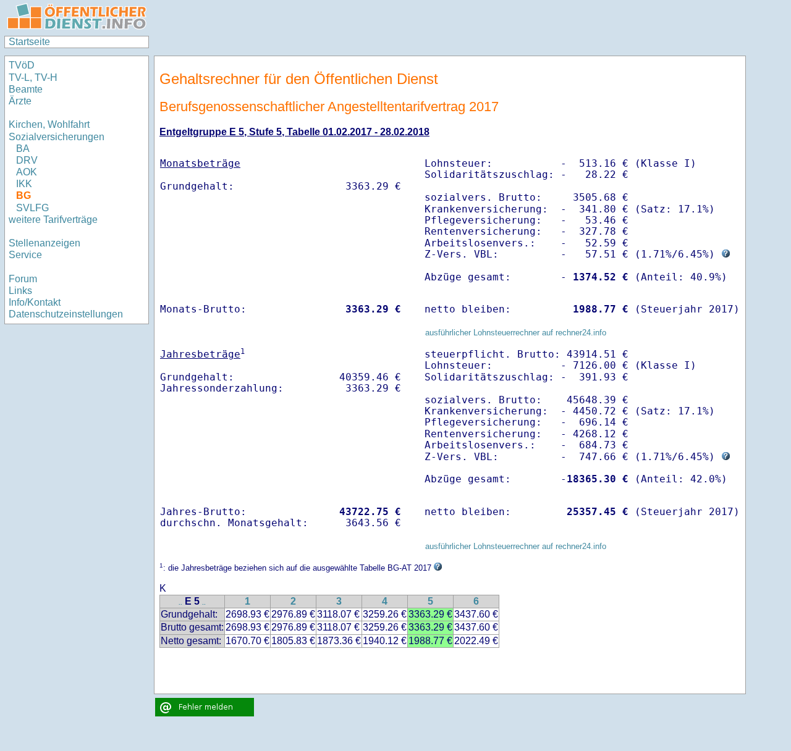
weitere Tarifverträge (53, 219)
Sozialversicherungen (56, 137)
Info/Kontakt (35, 302)
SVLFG (32, 208)
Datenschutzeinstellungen (66, 314)
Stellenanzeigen (44, 243)
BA (23, 148)
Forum (23, 279)
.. (180, 602)
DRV (27, 160)
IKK (24, 183)
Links (20, 290)
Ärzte (20, 101)
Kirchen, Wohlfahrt (49, 124)
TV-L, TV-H (33, 77)
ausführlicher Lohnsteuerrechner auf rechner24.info (515, 332)
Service (25, 255)
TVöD (22, 65)
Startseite (29, 41)
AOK (26, 172)
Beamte (26, 89)
